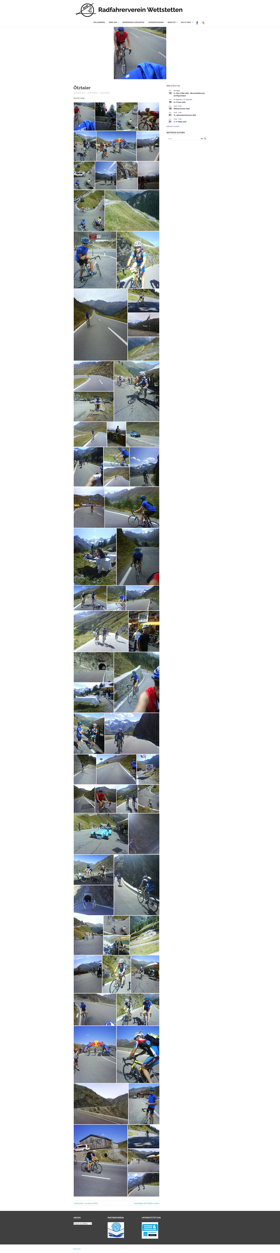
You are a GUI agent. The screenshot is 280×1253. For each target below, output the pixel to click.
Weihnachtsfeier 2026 (182, 108)
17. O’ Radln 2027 (180, 122)
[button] (84, 116)
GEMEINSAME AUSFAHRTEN (133, 22)
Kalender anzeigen (173, 126)
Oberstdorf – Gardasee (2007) (86, 1203)
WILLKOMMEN (99, 22)
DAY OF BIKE (186, 22)
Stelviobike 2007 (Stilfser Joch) (146, 1203)
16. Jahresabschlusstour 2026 (185, 115)
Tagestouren (105, 93)
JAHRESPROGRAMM (156, 22)
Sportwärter (92, 93)
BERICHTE (172, 22)
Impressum (77, 1249)
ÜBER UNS (113, 22)
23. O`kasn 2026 (180, 102)
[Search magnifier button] (204, 138)
